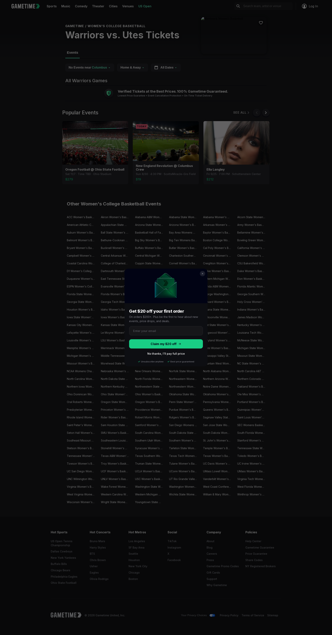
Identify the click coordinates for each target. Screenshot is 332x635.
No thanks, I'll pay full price (166, 353)
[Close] (202, 273)
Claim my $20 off (164, 344)
